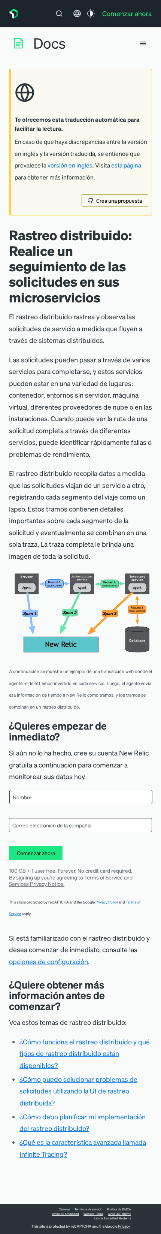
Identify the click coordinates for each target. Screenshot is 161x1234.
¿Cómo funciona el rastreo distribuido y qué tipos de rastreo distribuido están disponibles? (84, 1053)
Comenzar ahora (36, 853)
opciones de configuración (48, 961)
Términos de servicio (89, 1209)
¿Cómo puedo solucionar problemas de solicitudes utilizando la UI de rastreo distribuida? (78, 1091)
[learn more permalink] (66, 1006)
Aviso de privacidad (65, 1214)
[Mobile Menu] (143, 43)
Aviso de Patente (119, 1214)
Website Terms (93, 1214)
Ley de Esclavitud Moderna (112, 1218)
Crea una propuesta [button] (119, 200)
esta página (126, 165)
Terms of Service (103, 877)
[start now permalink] (65, 736)
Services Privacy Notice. (36, 883)
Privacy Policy (106, 902)
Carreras (64, 1209)
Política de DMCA (119, 1209)
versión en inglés (70, 165)
